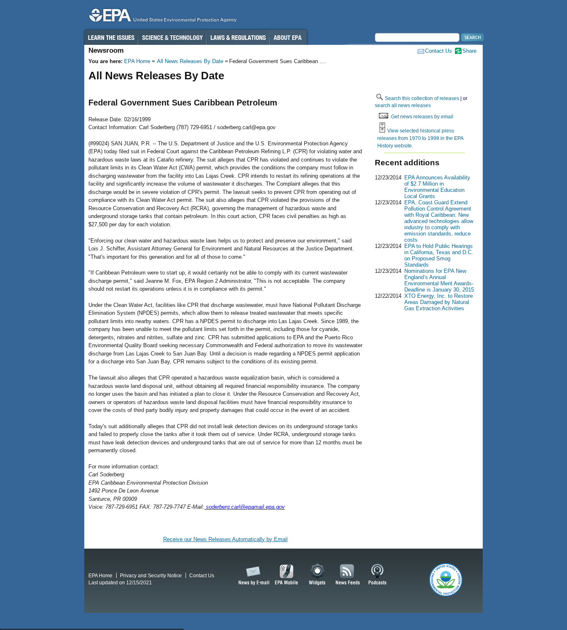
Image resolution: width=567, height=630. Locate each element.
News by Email (252, 574)
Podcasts (377, 574)
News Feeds (347, 574)
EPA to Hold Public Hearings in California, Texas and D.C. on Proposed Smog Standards (438, 255)
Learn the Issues (111, 37)
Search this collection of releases (422, 98)
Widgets (317, 574)
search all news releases (403, 105)
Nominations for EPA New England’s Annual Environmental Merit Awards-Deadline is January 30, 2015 (439, 280)
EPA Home (137, 61)
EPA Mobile (286, 574)
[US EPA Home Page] (161, 17)
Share (469, 51)
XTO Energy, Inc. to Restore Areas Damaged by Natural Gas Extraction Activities (438, 302)
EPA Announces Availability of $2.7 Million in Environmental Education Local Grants (437, 186)
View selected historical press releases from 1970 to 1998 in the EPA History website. (420, 138)
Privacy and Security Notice (151, 575)
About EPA (288, 37)
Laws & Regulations (238, 37)
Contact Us (438, 51)
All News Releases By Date (190, 61)
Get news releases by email (422, 116)
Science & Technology (172, 37)
